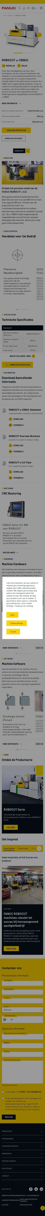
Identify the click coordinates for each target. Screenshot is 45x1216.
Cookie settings (16, 623)
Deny (12, 615)
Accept (13, 631)
